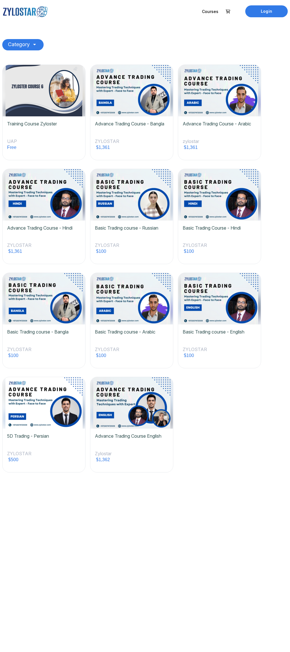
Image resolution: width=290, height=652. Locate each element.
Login (266, 11)
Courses (210, 11)
